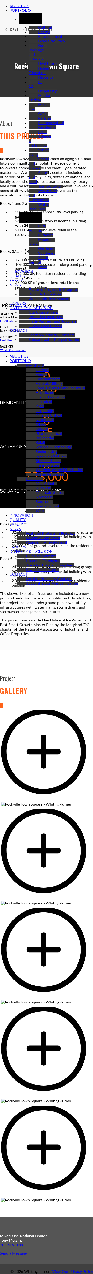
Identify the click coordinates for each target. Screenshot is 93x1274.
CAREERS (18, 303)
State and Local (48, 461)
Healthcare (47, 64)
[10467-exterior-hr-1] (46, 800)
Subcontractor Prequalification (54, 340)
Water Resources (50, 474)
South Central (47, 506)
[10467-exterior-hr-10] (46, 1097)
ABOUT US (19, 6)
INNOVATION (21, 271)
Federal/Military (51, 41)
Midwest (45, 235)
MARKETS (35, 365)
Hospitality (47, 91)
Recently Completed (45, 294)
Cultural (45, 27)
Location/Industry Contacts (52, 335)
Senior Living (46, 452)
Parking (44, 118)
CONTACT (18, 330)
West (42, 267)
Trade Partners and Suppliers (53, 321)
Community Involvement (49, 299)
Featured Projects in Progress (53, 290)
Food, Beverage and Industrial (60, 388)
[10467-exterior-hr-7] (46, 998)
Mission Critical (49, 415)
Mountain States (50, 493)
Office (43, 114)
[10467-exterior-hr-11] (46, 1196)
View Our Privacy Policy (72, 1272)
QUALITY (18, 276)
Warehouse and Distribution (59, 470)
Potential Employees (46, 317)
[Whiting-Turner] (1, 348)
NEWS (15, 285)
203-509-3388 (12, 1245)
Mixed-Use (45, 420)
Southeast (46, 253)
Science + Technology (54, 447)
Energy (44, 32)
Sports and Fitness (51, 456)
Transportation (50, 186)
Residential (47, 127)
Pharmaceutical (51, 123)
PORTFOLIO (20, 10)
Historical (46, 77)
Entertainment (50, 36)
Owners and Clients (45, 326)
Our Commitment (43, 312)
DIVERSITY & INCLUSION (31, 308)
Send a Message (13, 1253)
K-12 (40, 406)
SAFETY (16, 281)
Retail (42, 132)
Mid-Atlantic (46, 483)
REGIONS (34, 479)
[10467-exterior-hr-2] (46, 899)
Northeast (46, 249)
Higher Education (50, 397)
